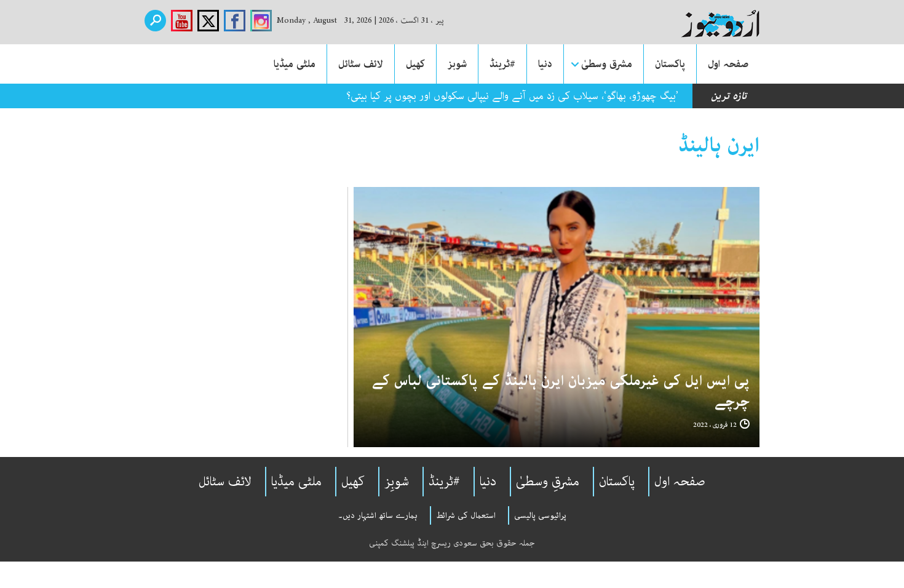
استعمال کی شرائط (466, 515)
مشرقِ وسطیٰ (547, 481)
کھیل (415, 64)
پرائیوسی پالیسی (540, 515)
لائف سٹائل (360, 64)
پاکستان (670, 64)
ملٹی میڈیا (294, 64)
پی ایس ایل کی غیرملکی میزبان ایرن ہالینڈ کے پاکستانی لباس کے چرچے (561, 391)
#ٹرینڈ (502, 64)
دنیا (545, 64)
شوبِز (396, 481)
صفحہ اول (728, 64)
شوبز (457, 64)
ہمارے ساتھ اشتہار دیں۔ (378, 515)
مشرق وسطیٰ (606, 64)
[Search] (155, 20)
